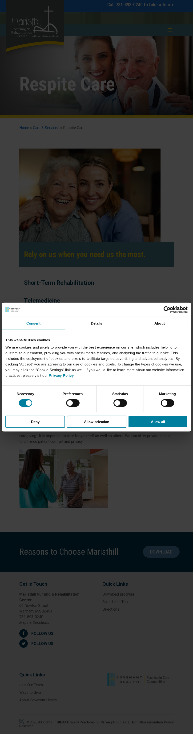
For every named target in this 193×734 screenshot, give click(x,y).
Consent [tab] (33, 323)
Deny (35, 422)
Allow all (158, 422)
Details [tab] (96, 323)
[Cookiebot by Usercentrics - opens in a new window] (167, 309)
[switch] (73, 403)
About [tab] (159, 323)
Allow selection (96, 422)
